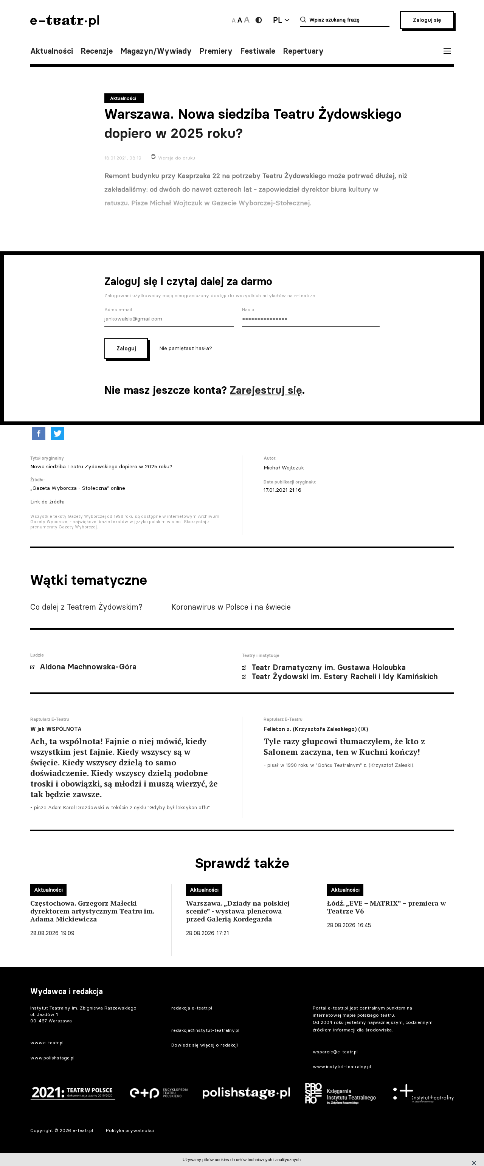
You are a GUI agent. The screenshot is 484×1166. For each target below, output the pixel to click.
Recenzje (97, 51)
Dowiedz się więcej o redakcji (204, 1045)
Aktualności (51, 51)
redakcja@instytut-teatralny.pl (205, 1030)
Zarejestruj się (266, 390)
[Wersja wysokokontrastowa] (258, 20)
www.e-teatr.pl (47, 1042)
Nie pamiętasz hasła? (185, 347)
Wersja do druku (176, 158)
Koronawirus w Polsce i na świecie (231, 607)
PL (277, 20)
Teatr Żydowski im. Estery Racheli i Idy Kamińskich (344, 676)
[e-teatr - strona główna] (64, 24)
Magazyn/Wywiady (156, 51)
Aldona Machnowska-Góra (88, 666)
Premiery (216, 51)
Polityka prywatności (130, 1130)
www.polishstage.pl (52, 1058)
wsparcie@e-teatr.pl (335, 1052)
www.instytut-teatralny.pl (342, 1066)
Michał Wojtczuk (284, 467)
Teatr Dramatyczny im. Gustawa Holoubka (328, 667)
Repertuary (303, 51)
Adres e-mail (118, 309)
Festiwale (257, 51)
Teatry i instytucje (260, 655)
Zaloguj (126, 348)
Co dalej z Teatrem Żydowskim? (86, 607)
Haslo (248, 309)
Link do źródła (47, 501)
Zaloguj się (427, 20)
